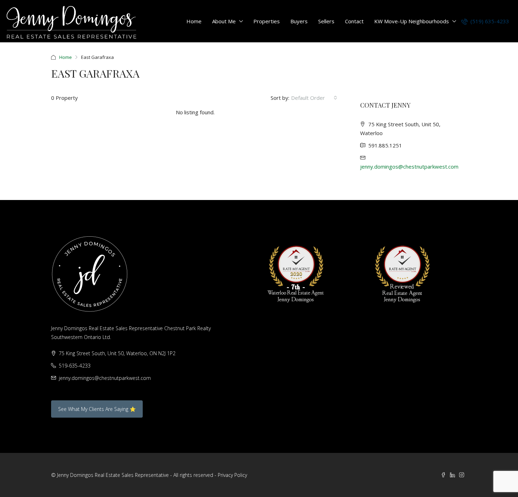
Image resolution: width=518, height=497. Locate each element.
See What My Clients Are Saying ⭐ (97, 409)
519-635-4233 (75, 365)
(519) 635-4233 (489, 21)
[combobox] (314, 97)
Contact (354, 21)
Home (194, 21)
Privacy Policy (232, 475)
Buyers (299, 21)
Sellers (326, 21)
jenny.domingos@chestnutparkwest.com (409, 166)
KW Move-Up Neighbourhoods (411, 21)
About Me (224, 21)
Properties (266, 21)
